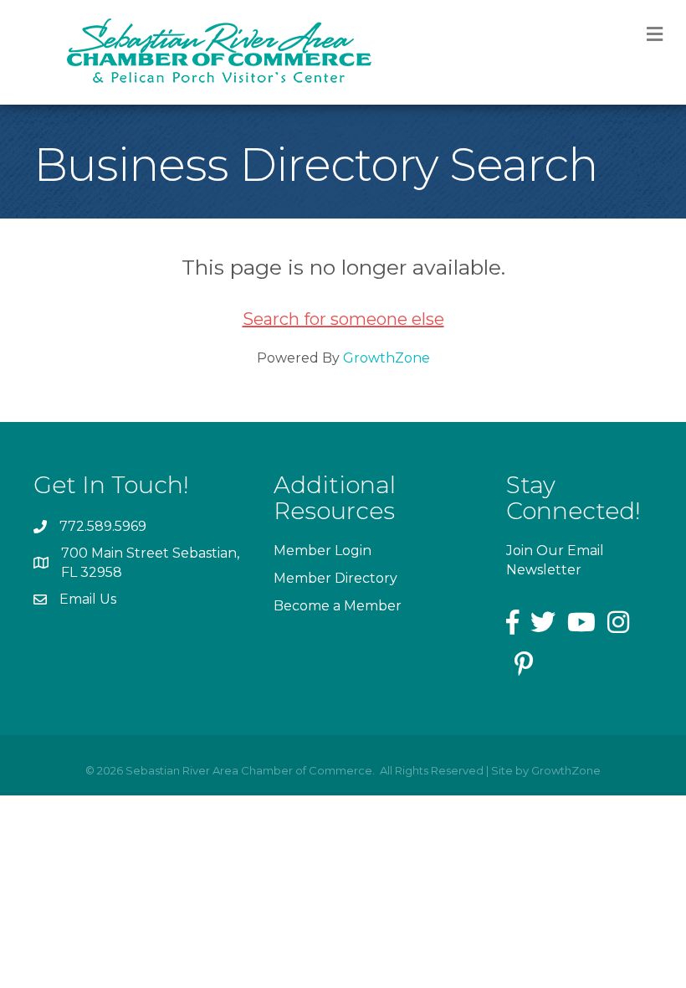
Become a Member (338, 606)
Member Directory (335, 578)
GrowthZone (386, 358)
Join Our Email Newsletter (555, 560)
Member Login (322, 550)
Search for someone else (343, 319)
